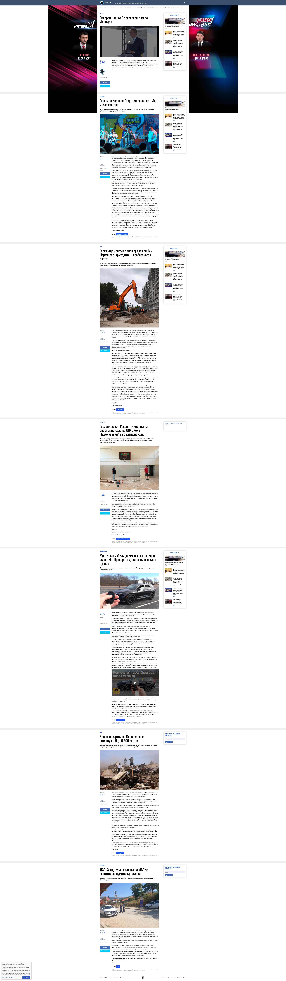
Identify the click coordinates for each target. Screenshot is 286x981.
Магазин (125, 3)
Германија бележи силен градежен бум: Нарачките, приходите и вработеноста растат (126, 254)
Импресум (122, 977)
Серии (141, 3)
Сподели (105, 82)
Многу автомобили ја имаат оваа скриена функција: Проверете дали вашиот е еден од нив (128, 559)
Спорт (120, 3)
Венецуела (120, 853)
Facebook (164, 977)
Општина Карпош (122, 234)
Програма (131, 3)
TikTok (184, 977)
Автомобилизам (103, 551)
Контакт (116, 977)
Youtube (179, 977)
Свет (101, 246)
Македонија (102, 96)
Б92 (117, 849)
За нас (110, 977)
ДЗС (118, 966)
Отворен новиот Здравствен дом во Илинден (124, 19)
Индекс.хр (119, 406)
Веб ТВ (145, 3)
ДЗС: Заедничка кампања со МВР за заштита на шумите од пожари (124, 871)
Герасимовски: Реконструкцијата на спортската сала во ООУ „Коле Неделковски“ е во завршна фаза (124, 430)
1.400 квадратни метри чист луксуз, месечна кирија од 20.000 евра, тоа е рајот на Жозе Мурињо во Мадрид (134, 7)
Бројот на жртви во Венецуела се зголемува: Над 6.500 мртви (122, 738)
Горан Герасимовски (123, 539)
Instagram (173, 977)
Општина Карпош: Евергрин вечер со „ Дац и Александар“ (128, 102)
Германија (120, 409)
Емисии (137, 3)
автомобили (120, 720)
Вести (116, 3)
